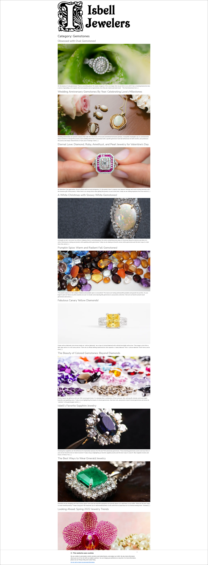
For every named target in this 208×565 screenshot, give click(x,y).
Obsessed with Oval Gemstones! (77, 41)
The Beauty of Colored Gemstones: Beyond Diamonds (89, 353)
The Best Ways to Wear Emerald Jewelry (82, 458)
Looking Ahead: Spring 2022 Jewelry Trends (83, 509)
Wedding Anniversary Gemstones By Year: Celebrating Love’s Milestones (100, 91)
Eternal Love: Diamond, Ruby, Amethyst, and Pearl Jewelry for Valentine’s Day (103, 144)
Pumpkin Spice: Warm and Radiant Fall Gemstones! (87, 247)
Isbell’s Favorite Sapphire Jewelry (77, 405)
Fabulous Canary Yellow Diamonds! (78, 300)
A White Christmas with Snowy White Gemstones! (87, 195)
